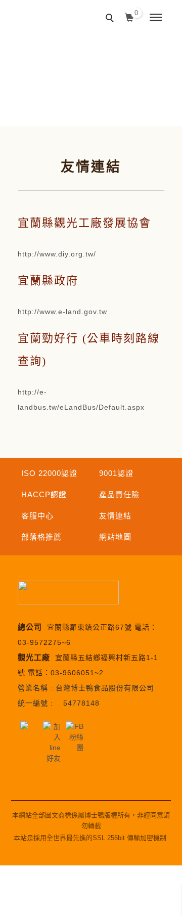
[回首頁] (39, 10)
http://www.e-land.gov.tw (62, 312)
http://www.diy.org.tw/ (57, 254)
